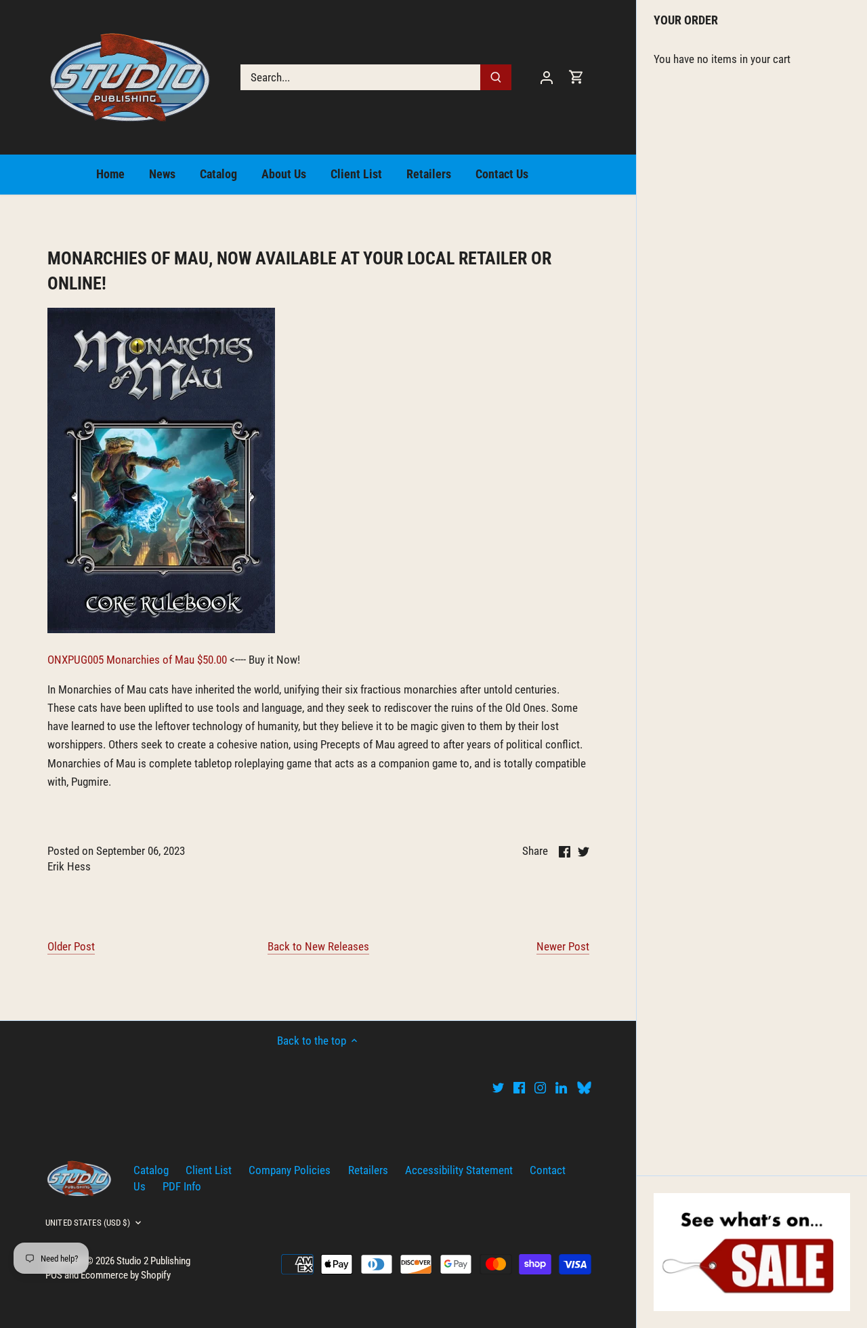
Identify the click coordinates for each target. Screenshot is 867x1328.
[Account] (547, 77)
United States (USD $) (87, 1223)
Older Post (71, 946)
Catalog (151, 1170)
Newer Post (562, 946)
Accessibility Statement (459, 1170)
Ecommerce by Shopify (126, 1275)
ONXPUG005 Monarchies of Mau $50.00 (137, 659)
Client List (209, 1170)
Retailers (368, 1170)
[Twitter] (498, 1087)
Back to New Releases (318, 946)
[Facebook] (519, 1087)
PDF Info (182, 1186)
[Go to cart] (576, 77)
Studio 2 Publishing (153, 1261)
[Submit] (495, 77)
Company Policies (290, 1170)
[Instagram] (540, 1087)
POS (53, 1275)
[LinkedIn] (561, 1087)
